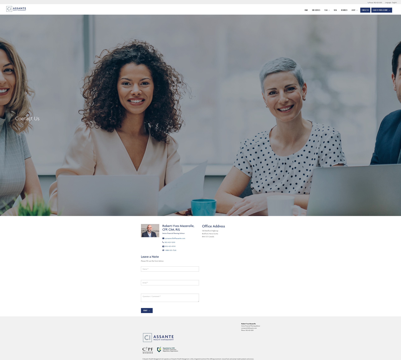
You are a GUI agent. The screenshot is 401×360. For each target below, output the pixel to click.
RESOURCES (344, 10)
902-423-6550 (170, 246)
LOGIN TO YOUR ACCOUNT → (382, 10)
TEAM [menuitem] (325, 10)
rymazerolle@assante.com (175, 238)
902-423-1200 (378, 3)
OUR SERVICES (316, 10)
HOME (306, 10)
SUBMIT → (146, 310)
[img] (200, 108)
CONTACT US (365, 10)
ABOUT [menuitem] (353, 10)
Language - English (391, 2)
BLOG (335, 10)
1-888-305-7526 (171, 250)
